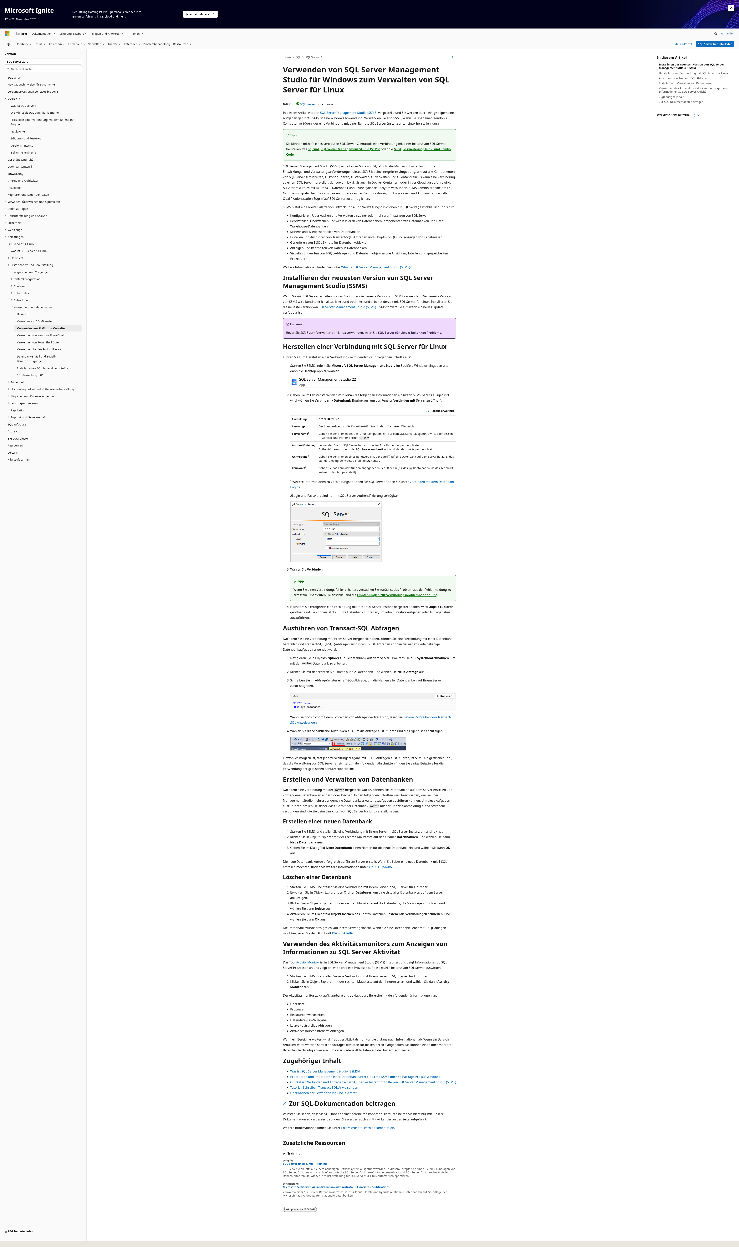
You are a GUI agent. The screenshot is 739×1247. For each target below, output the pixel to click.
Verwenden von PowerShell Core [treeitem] (38, 342)
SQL (298, 57)
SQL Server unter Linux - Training (305, 1164)
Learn (287, 57)
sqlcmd (313, 149)
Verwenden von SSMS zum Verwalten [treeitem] (41, 328)
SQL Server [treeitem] (15, 77)
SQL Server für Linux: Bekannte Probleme (409, 333)
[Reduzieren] (81, 54)
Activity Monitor (307, 962)
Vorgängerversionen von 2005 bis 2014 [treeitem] (33, 91)
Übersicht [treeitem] (23, 314)
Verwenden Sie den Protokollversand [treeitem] (40, 349)
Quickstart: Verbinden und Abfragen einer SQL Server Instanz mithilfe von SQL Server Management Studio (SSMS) (373, 1082)
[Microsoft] (7, 33)
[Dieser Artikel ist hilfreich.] (694, 115)
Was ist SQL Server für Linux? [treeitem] (29, 251)
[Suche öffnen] (716, 33)
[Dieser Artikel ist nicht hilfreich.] (698, 115)
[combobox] (43, 62)
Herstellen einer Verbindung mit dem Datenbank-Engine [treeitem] (43, 122)
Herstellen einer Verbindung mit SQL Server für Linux (693, 73)
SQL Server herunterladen (715, 44)
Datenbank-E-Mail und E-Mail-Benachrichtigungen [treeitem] (36, 359)
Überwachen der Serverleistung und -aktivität (323, 1093)
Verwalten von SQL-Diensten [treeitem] (35, 321)
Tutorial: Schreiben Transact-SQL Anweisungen (324, 1087)
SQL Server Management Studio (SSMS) (348, 113)
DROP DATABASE (344, 933)
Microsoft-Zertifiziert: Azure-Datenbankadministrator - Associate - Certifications (336, 1187)
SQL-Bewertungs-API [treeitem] (30, 375)
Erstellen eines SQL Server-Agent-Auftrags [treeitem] (44, 368)
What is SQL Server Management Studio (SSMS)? (376, 267)
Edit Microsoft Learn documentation (367, 1128)
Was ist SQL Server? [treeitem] (23, 105)
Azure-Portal (683, 44)
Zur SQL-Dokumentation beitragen (681, 102)
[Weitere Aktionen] (452, 57)
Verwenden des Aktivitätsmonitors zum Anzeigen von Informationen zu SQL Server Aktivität (693, 89)
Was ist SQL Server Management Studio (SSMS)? (325, 1071)
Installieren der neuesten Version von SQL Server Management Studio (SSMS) (691, 66)
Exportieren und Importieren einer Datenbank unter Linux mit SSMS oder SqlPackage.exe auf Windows (365, 1077)
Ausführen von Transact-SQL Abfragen (684, 78)
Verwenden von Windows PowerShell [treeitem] (40, 335)
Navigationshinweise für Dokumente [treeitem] (31, 84)
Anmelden (727, 33)
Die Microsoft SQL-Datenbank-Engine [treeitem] (35, 112)
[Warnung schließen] (731, 8)
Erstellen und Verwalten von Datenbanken (686, 83)
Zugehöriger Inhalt (671, 97)
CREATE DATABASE (382, 867)
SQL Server (312, 57)
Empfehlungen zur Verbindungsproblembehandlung (397, 595)
